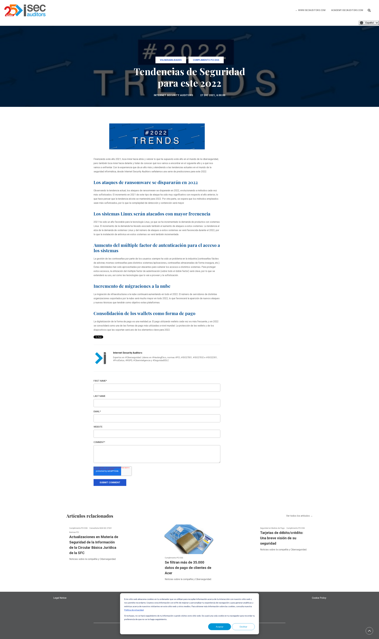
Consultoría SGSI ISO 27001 (100, 528)
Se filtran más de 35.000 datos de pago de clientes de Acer (188, 567)
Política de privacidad (134, 610)
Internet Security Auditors (173, 95)
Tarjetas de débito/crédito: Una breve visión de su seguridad (281, 538)
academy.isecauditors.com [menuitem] (347, 10)
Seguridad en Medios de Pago (272, 528)
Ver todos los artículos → (299, 515)
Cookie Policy (319, 597)
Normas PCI (74, 532)
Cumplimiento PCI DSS (206, 60)
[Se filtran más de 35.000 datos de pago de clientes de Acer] (189, 539)
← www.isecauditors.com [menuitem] (310, 10)
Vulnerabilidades (171, 60)
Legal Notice (59, 597)
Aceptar (219, 626)
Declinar (243, 626)
